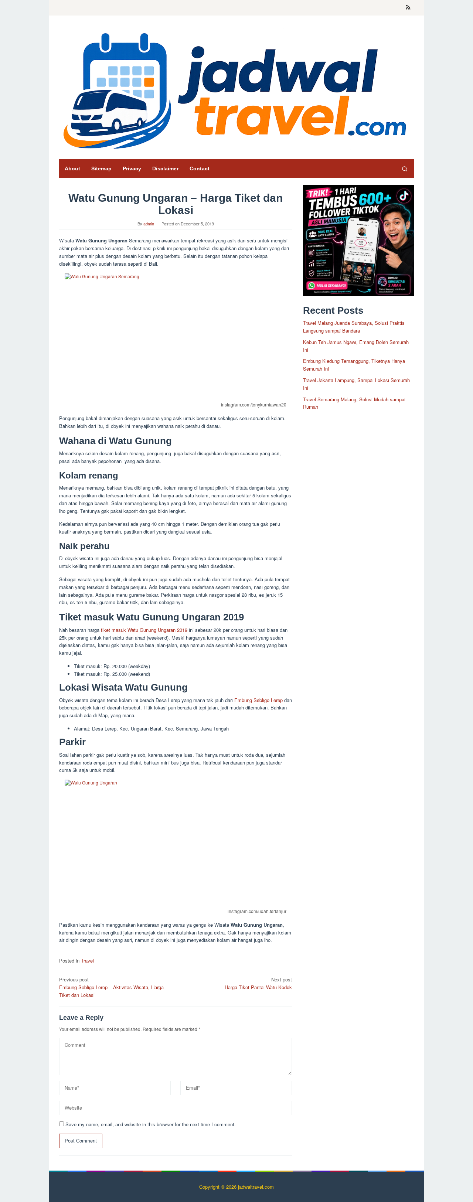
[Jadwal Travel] (236, 89)
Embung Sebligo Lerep (258, 700)
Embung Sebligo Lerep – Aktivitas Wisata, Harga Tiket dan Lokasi (111, 987)
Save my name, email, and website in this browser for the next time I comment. (150, 1124)
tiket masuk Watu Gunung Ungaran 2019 (144, 629)
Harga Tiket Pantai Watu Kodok (258, 983)
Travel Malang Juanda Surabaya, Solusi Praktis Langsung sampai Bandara (354, 326)
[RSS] (408, 8)
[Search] (404, 168)
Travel (87, 960)
